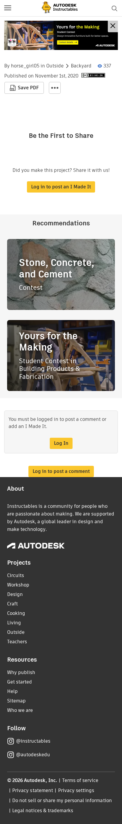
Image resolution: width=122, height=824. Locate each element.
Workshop (18, 584)
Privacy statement (32, 790)
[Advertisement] (61, 35)
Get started (19, 681)
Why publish (21, 672)
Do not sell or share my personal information (62, 800)
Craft (12, 603)
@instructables (33, 741)
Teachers (17, 641)
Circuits (15, 575)
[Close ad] (113, 26)
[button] (7, 8)
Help (12, 691)
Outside (55, 66)
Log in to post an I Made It (61, 186)
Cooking (16, 613)
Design (15, 594)
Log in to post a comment (61, 471)
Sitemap (16, 700)
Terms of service (80, 780)
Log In (61, 443)
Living (14, 622)
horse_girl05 (25, 66)
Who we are (20, 710)
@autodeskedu (33, 754)
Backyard (81, 66)
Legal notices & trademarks (42, 810)
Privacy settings (76, 790)
